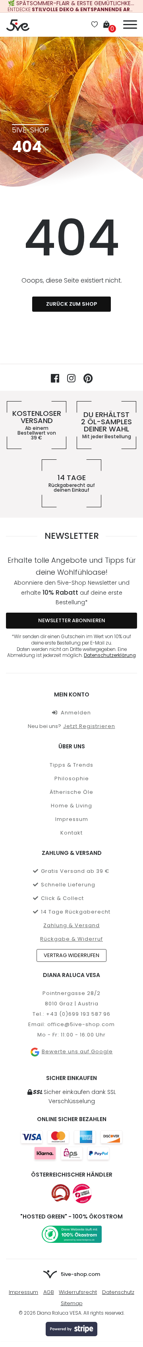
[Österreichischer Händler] (82, 1193)
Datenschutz (118, 1292)
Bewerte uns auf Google (77, 1051)
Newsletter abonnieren (71, 620)
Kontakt (71, 833)
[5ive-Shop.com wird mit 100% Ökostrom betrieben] (72, 1234)
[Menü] (130, 23)
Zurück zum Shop (71, 304)
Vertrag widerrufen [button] (71, 955)
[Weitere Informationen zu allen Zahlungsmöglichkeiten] (71, 1145)
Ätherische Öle (71, 792)
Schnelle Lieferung (68, 884)
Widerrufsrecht (78, 1292)
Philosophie (71, 778)
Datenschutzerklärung (110, 655)
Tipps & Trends (71, 765)
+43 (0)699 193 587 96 (78, 1014)
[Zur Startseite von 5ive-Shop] (18, 25)
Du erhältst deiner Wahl (106, 425)
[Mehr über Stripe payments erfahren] (71, 1329)
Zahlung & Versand (71, 925)
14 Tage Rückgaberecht (75, 912)
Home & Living (71, 805)
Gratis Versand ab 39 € (75, 871)
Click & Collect (62, 898)
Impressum (71, 819)
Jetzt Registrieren (89, 726)
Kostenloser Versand (36, 425)
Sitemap (72, 1303)
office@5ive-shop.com (81, 1024)
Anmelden (76, 712)
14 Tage (71, 483)
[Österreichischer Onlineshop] (60, 1193)
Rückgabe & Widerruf (71, 939)
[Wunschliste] (95, 25)
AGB (48, 1292)
